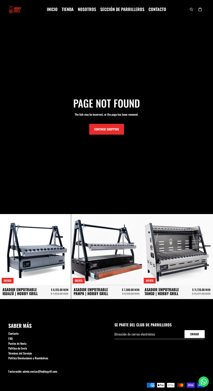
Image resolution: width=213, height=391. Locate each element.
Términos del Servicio (20, 353)
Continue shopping (106, 129)
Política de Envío (17, 348)
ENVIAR (194, 334)
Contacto (13, 333)
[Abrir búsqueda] (191, 9)
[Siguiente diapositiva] (64, 249)
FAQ (10, 338)
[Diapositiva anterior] (6, 249)
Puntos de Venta (17, 343)
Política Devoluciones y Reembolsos (28, 358)
